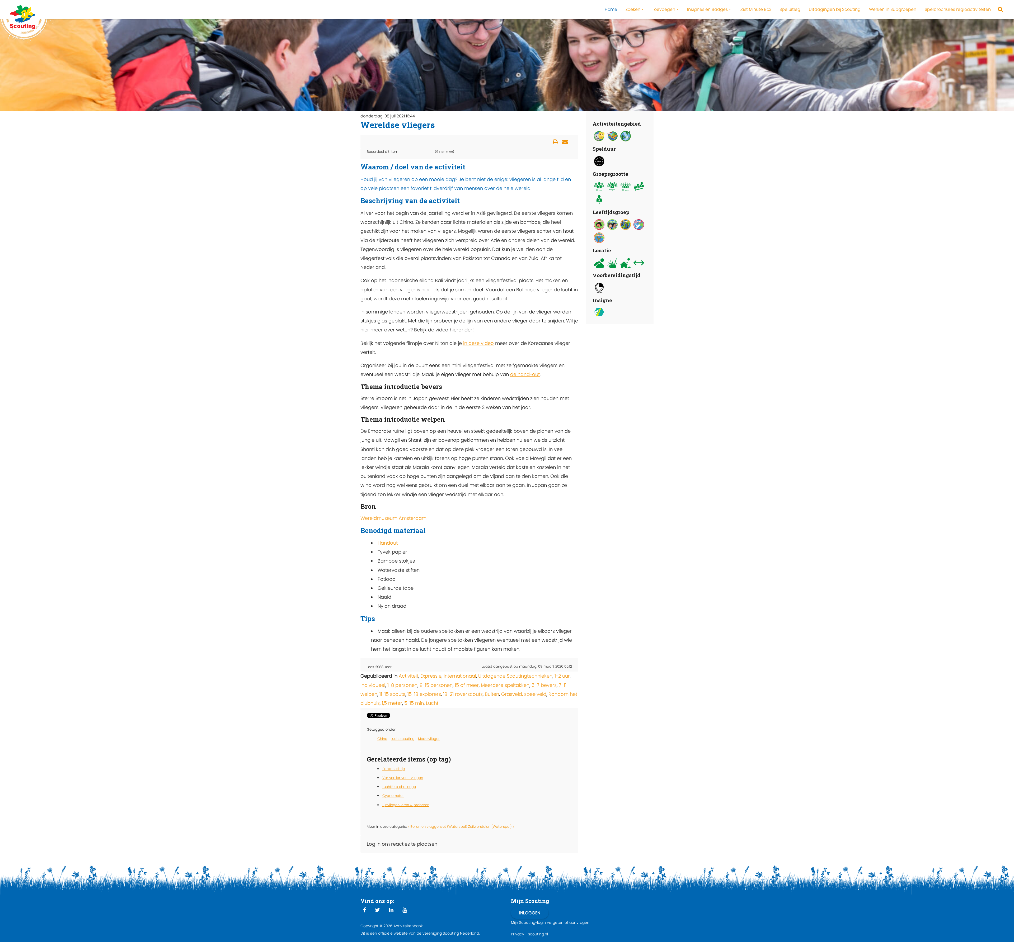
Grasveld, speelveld (523, 694)
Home (611, 9)
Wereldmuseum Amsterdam (393, 518)
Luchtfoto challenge (399, 786)
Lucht (432, 703)
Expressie (431, 676)
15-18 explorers (424, 694)
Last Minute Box (755, 9)
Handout (388, 543)
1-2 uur (562, 676)
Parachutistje (393, 768)
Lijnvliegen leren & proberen (405, 804)
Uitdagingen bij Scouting (835, 9)
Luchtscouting (403, 738)
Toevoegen (663, 9)
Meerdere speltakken (505, 685)
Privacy (517, 934)
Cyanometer (393, 795)
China (382, 738)
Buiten (492, 694)
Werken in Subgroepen (892, 9)
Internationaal (460, 676)
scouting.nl (538, 934)
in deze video (478, 343)
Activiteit (408, 676)
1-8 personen (402, 685)
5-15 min (414, 703)
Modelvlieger (429, 738)
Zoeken (633, 9)
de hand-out (525, 374)
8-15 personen (436, 685)
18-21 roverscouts (463, 694)
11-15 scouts (392, 694)
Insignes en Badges (707, 9)
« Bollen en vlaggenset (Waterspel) (437, 826)
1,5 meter (392, 703)
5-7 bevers (544, 685)
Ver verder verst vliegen (402, 777)
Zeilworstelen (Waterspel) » (491, 826)
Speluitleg (790, 9)
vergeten (555, 922)
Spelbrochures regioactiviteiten (958, 9)
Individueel (372, 685)
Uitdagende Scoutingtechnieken (515, 676)
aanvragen (579, 922)
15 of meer (467, 685)
